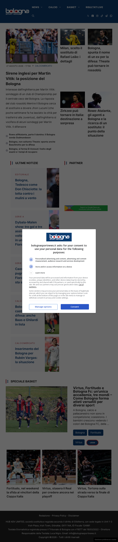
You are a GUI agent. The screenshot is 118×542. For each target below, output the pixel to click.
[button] (59, 273)
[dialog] (59, 271)
